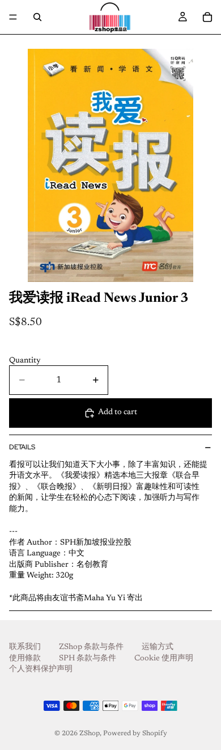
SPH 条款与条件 (87, 659)
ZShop (89, 733)
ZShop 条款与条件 (91, 647)
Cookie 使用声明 (163, 659)
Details (22, 447)
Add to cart (117, 412)
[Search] (37, 17)
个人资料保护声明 (41, 670)
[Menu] (13, 17)
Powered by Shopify (135, 733)
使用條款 (25, 659)
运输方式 (157, 647)
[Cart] (207, 17)
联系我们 (25, 647)
